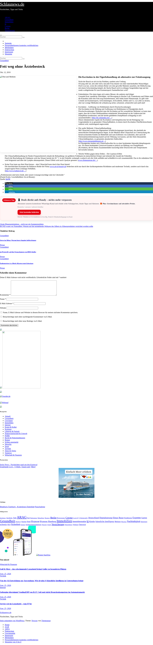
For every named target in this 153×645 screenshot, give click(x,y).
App (14, 518)
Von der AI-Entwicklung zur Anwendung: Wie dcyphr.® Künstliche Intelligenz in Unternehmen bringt (41, 581)
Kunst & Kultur (11, 427)
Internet (8, 425)
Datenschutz (9, 50)
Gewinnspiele (10, 633)
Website (3, 308)
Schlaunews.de (12, 4)
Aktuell (7, 416)
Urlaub (49, 524)
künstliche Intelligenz (105, 521)
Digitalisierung (105, 518)
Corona (7, 26)
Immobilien (9, 22)
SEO (9, 524)
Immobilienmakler (79, 521)
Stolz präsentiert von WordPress (12, 621)
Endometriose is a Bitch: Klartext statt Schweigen (16, 263)
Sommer (23, 524)
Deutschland (93, 518)
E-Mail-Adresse (6, 303)
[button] (9, 183)
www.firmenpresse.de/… (87, 160)
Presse (2, 245)
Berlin (7, 28)
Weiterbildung (69, 524)
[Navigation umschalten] (1, 35)
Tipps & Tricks (10, 451)
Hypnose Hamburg (48, 521)
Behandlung (41, 518)
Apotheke (9, 518)
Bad (28, 518)
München (123, 521)
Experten (137, 517)
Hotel (29, 521)
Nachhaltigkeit (133, 521)
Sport (7, 446)
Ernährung (128, 518)
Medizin (118, 521)
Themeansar (45, 621)
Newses (35, 621)
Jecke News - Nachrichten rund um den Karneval (18, 465)
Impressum (9, 52)
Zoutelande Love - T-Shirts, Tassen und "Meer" (18, 467)
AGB (7, 627)
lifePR (7, 179)
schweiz (3, 524)
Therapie (44, 524)
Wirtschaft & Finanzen (13, 455)
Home (7, 625)
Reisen (7, 440)
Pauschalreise (40, 507)
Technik (8, 449)
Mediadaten (9, 48)
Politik (7, 436)
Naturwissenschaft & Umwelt (16, 434)
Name (3, 299)
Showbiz (8, 444)
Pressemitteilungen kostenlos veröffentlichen (21, 45)
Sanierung (144, 521)
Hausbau (23, 521)
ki (5, 24)
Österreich (82, 524)
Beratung (47, 518)
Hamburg (18, 521)
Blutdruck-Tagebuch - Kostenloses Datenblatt (17, 507)
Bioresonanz (61, 518)
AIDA (7, 629)
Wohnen (75, 524)
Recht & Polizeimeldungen (15, 438)
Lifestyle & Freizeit (12, 431)
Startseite (8, 43)
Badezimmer (33, 518)
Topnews (8, 453)
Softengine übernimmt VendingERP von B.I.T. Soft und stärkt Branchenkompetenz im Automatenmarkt (42, 592)
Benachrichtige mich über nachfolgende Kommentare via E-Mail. (27, 317)
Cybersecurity (83, 518)
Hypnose (35, 521)
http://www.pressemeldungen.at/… (92, 141)
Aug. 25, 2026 (5, 574)
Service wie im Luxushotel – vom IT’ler (16, 604)
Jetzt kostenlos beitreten (29, 212)
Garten (144, 518)
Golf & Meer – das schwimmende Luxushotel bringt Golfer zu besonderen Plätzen (33, 569)
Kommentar (5, 295)
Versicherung (10, 30)
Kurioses (8, 429)
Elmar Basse (118, 518)
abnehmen (3, 518)
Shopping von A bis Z (13, 642)
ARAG (7, 18)
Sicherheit (15, 524)
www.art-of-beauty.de (58, 166)
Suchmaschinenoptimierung (33, 524)
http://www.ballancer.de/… (15, 171)
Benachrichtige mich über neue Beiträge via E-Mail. (22, 321)
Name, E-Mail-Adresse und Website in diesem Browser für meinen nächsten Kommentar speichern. (40, 312)
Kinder (92, 521)
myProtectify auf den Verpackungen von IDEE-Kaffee (18, 252)
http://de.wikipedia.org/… (102, 118)
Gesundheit (9, 20)
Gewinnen (9, 421)
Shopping (8, 54)
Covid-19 (75, 518)
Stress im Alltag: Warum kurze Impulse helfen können (18, 240)
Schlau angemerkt (11, 442)
